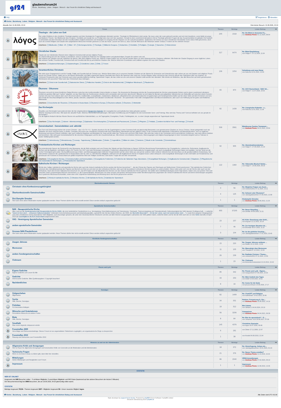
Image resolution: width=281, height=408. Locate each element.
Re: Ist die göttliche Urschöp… (254, 232)
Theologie (98, 45)
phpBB (146, 398)
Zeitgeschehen (18, 293)
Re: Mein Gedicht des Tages (253, 277)
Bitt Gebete (246, 305)
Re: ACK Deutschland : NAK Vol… (255, 89)
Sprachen (160, 45)
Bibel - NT (72, 45)
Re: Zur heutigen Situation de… (254, 226)
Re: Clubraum (247, 260)
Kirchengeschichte (85, 45)
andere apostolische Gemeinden (27, 225)
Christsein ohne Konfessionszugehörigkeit (31, 187)
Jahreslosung (54, 140)
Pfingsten (142, 121)
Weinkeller (137, 103)
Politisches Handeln (94, 82)
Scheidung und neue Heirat (252, 70)
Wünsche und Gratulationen (25, 311)
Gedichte (16, 277)
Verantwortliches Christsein (51, 70)
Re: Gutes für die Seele (251, 283)
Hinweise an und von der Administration (104, 342)
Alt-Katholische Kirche (95, 178)
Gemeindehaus (170, 140)
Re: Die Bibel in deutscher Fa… (254, 33)
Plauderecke (149, 82)
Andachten (124, 45)
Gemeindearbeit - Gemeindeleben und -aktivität (60, 126)
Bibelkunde (53, 45)
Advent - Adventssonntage (72, 121)
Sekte (197, 215)
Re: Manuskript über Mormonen (254, 248)
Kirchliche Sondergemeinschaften (104, 238)
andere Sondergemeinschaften (26, 254)
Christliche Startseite (250, 323)
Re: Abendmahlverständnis (252, 145)
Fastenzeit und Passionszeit (119, 121)
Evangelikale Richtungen (158, 159)
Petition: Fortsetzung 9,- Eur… (254, 299)
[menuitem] (7, 17)
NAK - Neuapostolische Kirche (26, 209)
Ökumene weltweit (114, 103)
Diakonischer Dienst (77, 82)
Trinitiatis (152, 121)
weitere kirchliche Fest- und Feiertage (171, 121)
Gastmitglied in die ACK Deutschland (31, 216)
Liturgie (151, 45)
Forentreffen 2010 (20, 335)
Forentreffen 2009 (20, 329)
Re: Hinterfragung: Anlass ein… (254, 346)
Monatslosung (66, 140)
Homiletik (133, 45)
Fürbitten (16, 305)
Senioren (140, 140)
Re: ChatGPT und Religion (252, 293)
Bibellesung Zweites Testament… (255, 126)
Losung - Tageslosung (82, 140)
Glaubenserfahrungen (57, 64)
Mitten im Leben (128, 140)
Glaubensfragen (73, 64)
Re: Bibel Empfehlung (250, 51)
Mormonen (17, 248)
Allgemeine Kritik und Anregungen (28, 346)
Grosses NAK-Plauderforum (24, 231)
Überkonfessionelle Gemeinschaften (28, 193)
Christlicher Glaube (47, 51)
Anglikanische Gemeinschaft (179, 159)
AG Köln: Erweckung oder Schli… (255, 220)
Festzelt (190, 121)
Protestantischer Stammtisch (74, 161)
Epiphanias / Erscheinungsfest (95, 121)
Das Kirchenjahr (46, 107)
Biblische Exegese (110, 45)
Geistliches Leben (88, 64)
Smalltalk (16, 323)
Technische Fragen (20, 352)
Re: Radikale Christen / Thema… (254, 254)
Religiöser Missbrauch (134, 82)
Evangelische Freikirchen (104, 159)
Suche (15, 299)
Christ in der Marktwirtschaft (113, 82)
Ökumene (127, 103)
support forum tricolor (128, 398)
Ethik (98, 64)
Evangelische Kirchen (56, 159)
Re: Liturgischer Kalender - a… (254, 108)
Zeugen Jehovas (19, 242)
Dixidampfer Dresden (250, 199)
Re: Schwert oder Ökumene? (253, 193)
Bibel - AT (63, 45)
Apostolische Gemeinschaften (104, 206)
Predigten (143, 45)
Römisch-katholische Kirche (59, 178)
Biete (14, 317)
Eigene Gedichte (19, 271)
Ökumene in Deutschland (79, 103)
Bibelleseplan (97, 140)
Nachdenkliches (19, 282)
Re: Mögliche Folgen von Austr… (255, 187)
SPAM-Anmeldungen (250, 358)
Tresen (105, 64)
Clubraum (16, 260)
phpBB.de (150, 399)
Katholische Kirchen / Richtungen (54, 163)
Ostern (134, 121)
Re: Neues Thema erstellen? (253, 352)
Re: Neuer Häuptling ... (251, 210)
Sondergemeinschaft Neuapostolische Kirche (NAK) (43, 211)
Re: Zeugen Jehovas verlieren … (254, 242)
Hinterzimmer (171, 45)
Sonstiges (104, 290)
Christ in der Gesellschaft (58, 82)
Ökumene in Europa (98, 103)
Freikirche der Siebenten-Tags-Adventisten (131, 159)
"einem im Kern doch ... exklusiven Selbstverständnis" (31, 213)
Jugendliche (116, 140)
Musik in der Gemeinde (154, 140)
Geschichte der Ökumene (58, 103)
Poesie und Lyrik (105, 267)
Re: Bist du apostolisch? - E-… (254, 317)
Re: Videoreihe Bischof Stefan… (254, 164)
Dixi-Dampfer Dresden (22, 198)
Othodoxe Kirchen (78, 178)
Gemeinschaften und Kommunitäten (79, 159)
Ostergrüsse (247, 311)
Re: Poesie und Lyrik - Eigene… (254, 271)
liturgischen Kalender (95, 111)
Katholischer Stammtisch (114, 178)
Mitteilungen (18, 358)
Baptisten (195, 159)
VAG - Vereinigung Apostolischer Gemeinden (32, 219)
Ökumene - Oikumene (48, 89)
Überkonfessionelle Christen (105, 183)
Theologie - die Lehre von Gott (52, 32)
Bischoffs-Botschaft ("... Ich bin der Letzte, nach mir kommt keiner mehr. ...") (160, 213)
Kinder (107, 140)
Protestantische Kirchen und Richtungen (57, 145)
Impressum (17, 364)
